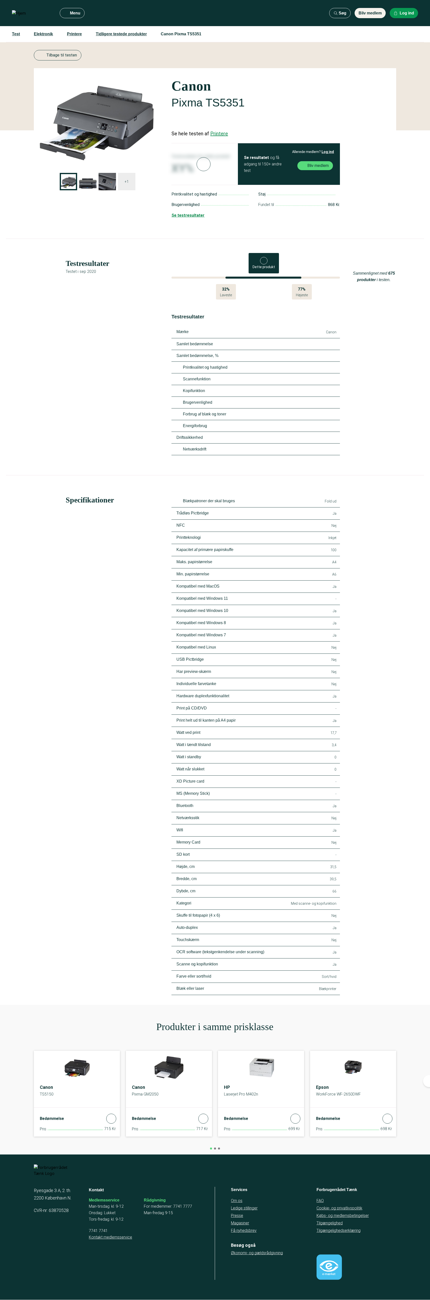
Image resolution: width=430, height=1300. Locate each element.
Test (16, 34)
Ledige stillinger (244, 1208)
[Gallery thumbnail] (68, 181)
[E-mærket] (329, 1267)
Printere (74, 34)
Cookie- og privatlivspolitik (339, 1208)
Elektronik (43, 34)
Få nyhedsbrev (244, 1230)
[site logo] (32, 13)
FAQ (320, 1200)
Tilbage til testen (61, 55)
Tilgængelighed (330, 1223)
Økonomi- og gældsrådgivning (257, 1252)
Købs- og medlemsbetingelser (343, 1215)
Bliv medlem (370, 13)
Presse (237, 1215)
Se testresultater (188, 215)
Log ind (328, 152)
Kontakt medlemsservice (110, 1237)
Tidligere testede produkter (121, 34)
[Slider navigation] (211, 1149)
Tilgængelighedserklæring (339, 1230)
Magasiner (240, 1223)
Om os (236, 1200)
